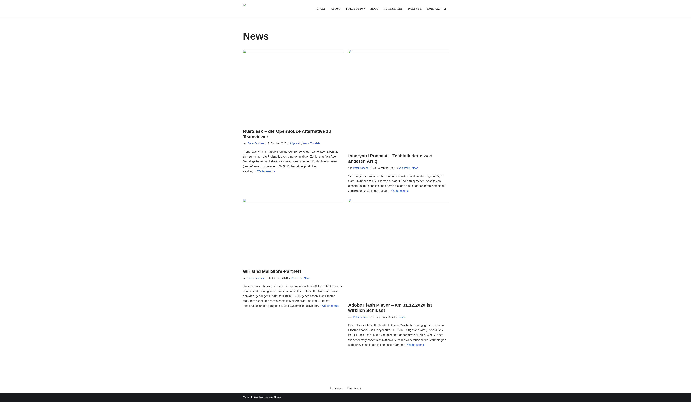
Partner (415, 8)
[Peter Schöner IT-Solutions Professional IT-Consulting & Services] (265, 8)
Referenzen (393, 8)
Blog (374, 8)
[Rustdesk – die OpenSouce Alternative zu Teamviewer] (293, 87)
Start (321, 8)
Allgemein (295, 143)
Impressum (336, 388)
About (336, 8)
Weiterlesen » (266, 171)
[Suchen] (445, 8)
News (305, 143)
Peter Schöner (256, 143)
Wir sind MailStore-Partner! (272, 271)
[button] (364, 8)
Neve (246, 397)
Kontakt (434, 8)
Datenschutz (354, 388)
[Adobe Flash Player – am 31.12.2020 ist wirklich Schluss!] (398, 249)
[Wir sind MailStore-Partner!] (293, 232)
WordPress (275, 397)
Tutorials (315, 143)
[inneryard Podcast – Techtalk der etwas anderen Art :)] (398, 99)
